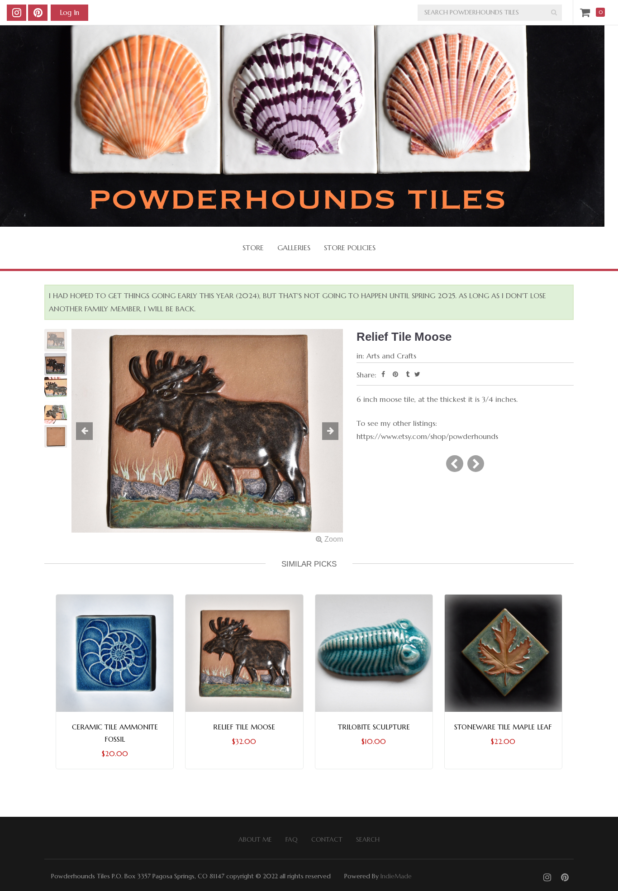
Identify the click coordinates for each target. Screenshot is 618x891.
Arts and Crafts (391, 355)
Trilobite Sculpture (374, 727)
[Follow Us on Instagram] (16, 13)
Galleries (293, 247)
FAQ (291, 839)
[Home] (302, 126)
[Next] (475, 463)
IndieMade (396, 876)
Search (368, 839)
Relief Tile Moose (244, 727)
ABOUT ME (255, 839)
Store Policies (350, 247)
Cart (587, 12)
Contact (326, 839)
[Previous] (454, 463)
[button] (91, 431)
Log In (69, 12)
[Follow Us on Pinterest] (38, 13)
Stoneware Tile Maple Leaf (503, 727)
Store (253, 247)
